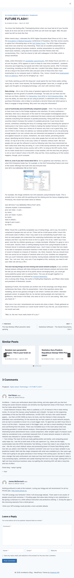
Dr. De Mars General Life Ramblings (17, 15)
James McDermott (16, 481)
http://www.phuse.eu (19, 491)
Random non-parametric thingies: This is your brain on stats (18, 353)
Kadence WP (54, 572)
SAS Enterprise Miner (55, 96)
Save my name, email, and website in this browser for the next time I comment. (30, 555)
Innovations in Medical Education (20, 41)
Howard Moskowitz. (40, 276)
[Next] (69, 355)
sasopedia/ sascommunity (34, 61)
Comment (7, 526)
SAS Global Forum (38, 43)
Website (54, 551)
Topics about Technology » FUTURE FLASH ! (26, 387)
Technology (34, 15)
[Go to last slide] (5, 355)
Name (6, 551)
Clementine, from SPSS (37, 96)
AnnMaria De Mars (12, 23)
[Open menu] (70, 3)
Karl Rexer (12, 395)
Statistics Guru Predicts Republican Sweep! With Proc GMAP (55, 353)
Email (29, 551)
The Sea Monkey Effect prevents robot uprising (16, 326)
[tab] (33, 365)
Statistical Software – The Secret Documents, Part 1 (55, 326)
